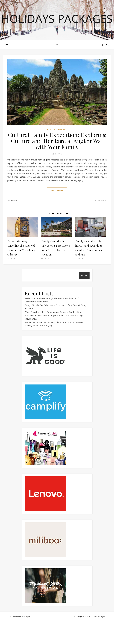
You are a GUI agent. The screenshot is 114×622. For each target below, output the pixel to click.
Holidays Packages (57, 18)
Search (84, 275)
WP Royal (26, 616)
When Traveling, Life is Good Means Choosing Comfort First (53, 312)
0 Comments (101, 200)
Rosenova (12, 200)
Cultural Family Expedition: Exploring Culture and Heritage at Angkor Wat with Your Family (57, 141)
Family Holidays (57, 130)
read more (57, 190)
